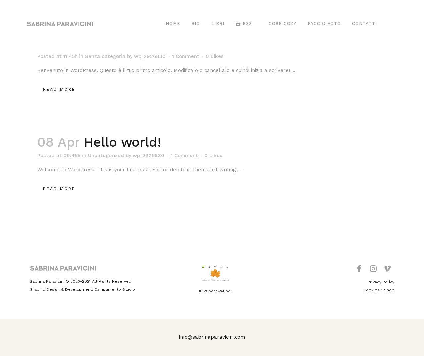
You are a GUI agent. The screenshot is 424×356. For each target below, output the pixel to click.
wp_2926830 (150, 56)
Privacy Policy (381, 282)
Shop (389, 290)
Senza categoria (105, 56)
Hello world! (122, 142)
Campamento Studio (114, 289)
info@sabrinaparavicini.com (212, 337)
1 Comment (185, 56)
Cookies (371, 290)
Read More (59, 89)
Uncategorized (106, 155)
